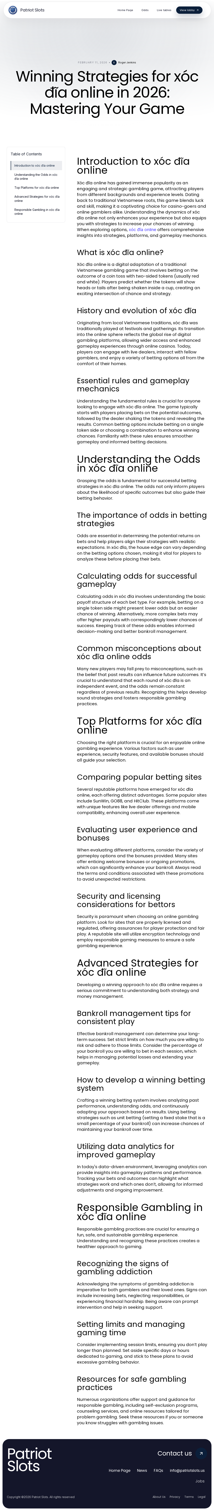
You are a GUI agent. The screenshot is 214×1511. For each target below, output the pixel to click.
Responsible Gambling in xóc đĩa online (37, 211)
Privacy (175, 1497)
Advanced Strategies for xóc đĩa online (37, 198)
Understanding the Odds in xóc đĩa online (35, 176)
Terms (189, 1497)
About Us (159, 1497)
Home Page (119, 1470)
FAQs (158, 1470)
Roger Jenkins (127, 62)
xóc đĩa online (142, 229)
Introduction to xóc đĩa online (34, 165)
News (142, 1470)
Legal (201, 1497)
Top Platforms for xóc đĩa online (36, 187)
